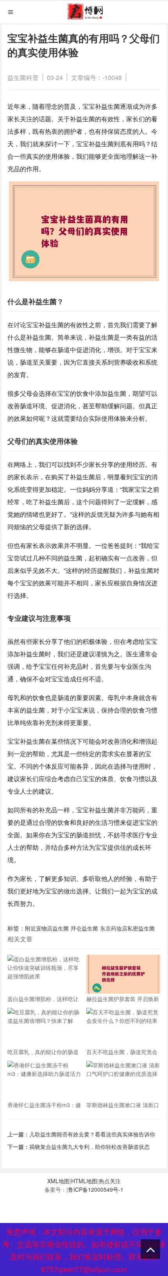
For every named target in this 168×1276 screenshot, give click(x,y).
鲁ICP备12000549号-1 (95, 1189)
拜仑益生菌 (84, 928)
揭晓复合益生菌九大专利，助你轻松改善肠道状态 (89, 1146)
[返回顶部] (150, 1249)
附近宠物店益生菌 (47, 928)
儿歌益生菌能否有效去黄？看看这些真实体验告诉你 (92, 1134)
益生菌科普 (23, 77)
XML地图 (58, 1181)
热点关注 (110, 1181)
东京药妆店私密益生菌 (127, 928)
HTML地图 (84, 1181)
